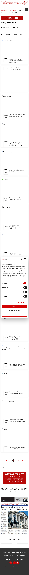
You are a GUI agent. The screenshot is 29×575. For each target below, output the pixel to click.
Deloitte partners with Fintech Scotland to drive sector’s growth (16, 60)
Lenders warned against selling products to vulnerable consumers (16, 143)
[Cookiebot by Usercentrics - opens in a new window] (21, 259)
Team (17, 552)
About (13, 552)
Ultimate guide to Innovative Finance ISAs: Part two (17, 448)
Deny (14, 314)
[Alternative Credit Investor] (12, 10)
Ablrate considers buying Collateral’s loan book (16, 198)
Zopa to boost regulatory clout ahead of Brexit (16, 68)
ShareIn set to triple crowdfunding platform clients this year (15, 338)
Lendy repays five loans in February (16, 170)
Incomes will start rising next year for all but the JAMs (17, 420)
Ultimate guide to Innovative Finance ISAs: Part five (17, 115)
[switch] (25, 287)
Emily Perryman (14, 74)
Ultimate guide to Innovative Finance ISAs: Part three (17, 364)
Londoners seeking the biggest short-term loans (16, 392)
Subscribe (6, 555)
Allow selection (14, 310)
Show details (21, 302)
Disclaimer (22, 555)
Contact (9, 552)
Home (4, 552)
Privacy (12, 555)
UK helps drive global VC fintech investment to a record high (16, 227)
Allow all (14, 306)
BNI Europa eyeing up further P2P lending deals (16, 253)
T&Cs (16, 555)
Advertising (23, 552)
